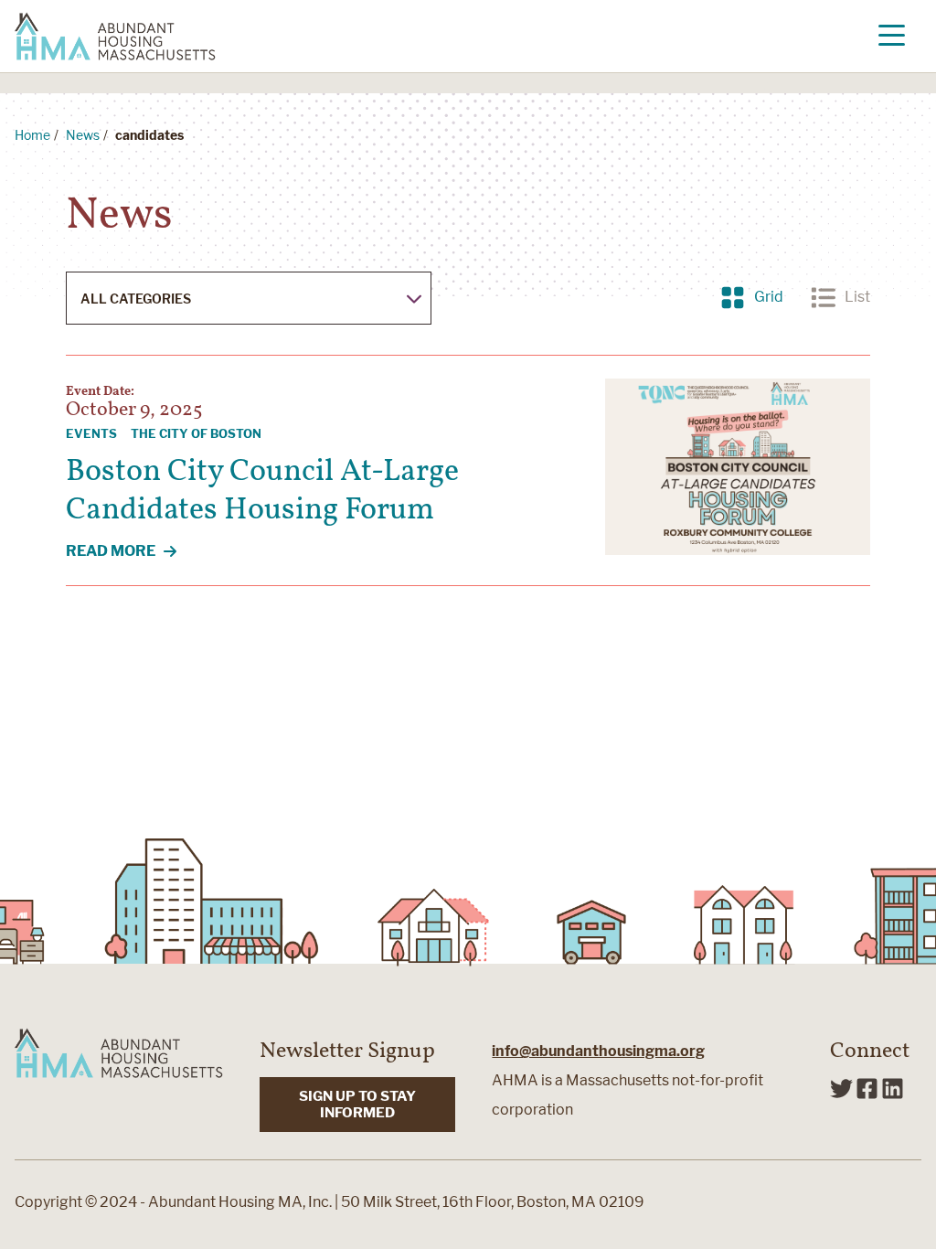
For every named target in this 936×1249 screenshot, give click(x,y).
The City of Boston (196, 433)
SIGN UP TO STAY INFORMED (357, 1104)
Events (91, 433)
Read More (131, 552)
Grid (751, 296)
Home (32, 135)
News (83, 135)
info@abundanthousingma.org (598, 1051)
